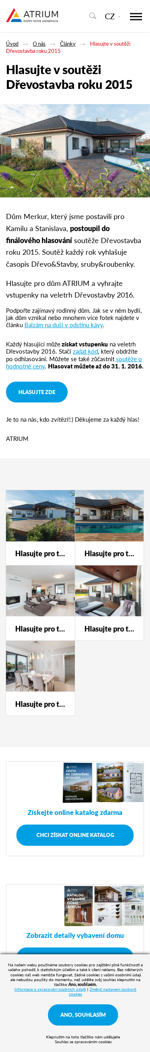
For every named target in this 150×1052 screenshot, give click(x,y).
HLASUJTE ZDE (36, 392)
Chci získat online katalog (75, 835)
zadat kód (85, 351)
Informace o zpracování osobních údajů (50, 989)
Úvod (12, 43)
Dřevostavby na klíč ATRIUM (32, 19)
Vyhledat (93, 16)
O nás (39, 43)
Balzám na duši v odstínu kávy (63, 324)
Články (68, 43)
